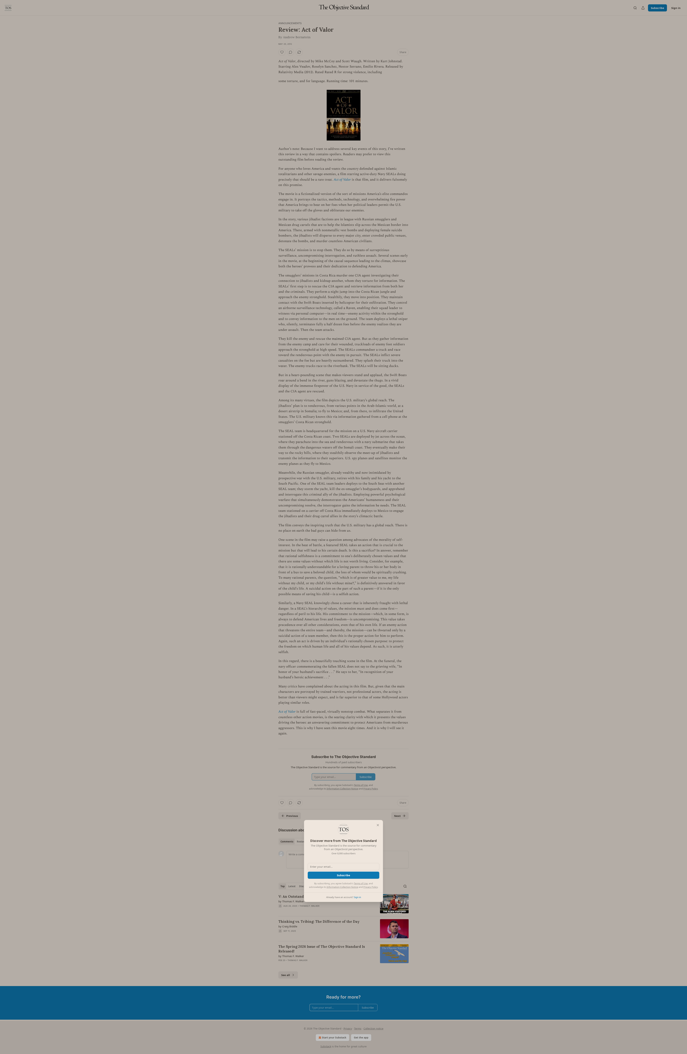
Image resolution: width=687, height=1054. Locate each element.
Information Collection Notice (342, 887)
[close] (378, 825)
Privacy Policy (370, 887)
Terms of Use (361, 883)
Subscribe (343, 875)
